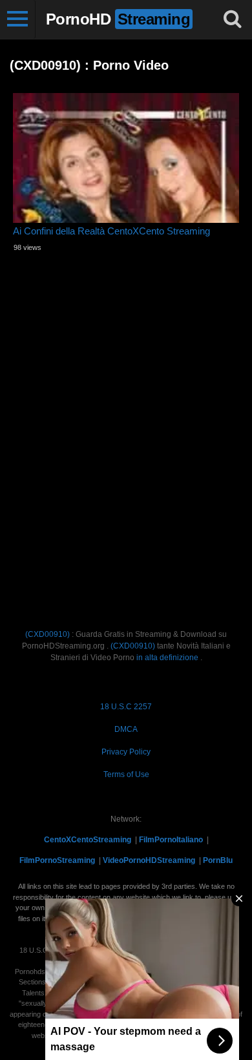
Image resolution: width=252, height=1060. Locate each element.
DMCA (126, 729)
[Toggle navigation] (18, 19)
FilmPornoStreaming (57, 860)
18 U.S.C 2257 (126, 706)
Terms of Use (126, 774)
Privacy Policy (126, 751)
